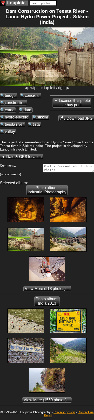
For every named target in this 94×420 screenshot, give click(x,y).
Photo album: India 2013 (47, 301)
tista (36, 124)
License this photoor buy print (74, 102)
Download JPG (79, 118)
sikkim (42, 117)
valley (10, 132)
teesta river (14, 124)
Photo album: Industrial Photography (47, 190)
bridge (10, 95)
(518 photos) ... (47, 289)
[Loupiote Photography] (2, 3)
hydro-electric (16, 117)
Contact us (86, 412)
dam (27, 110)
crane (9, 110)
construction (15, 103)
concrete (32, 95)
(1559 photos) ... (47, 400)
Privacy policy (64, 412)
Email (48, 416)
